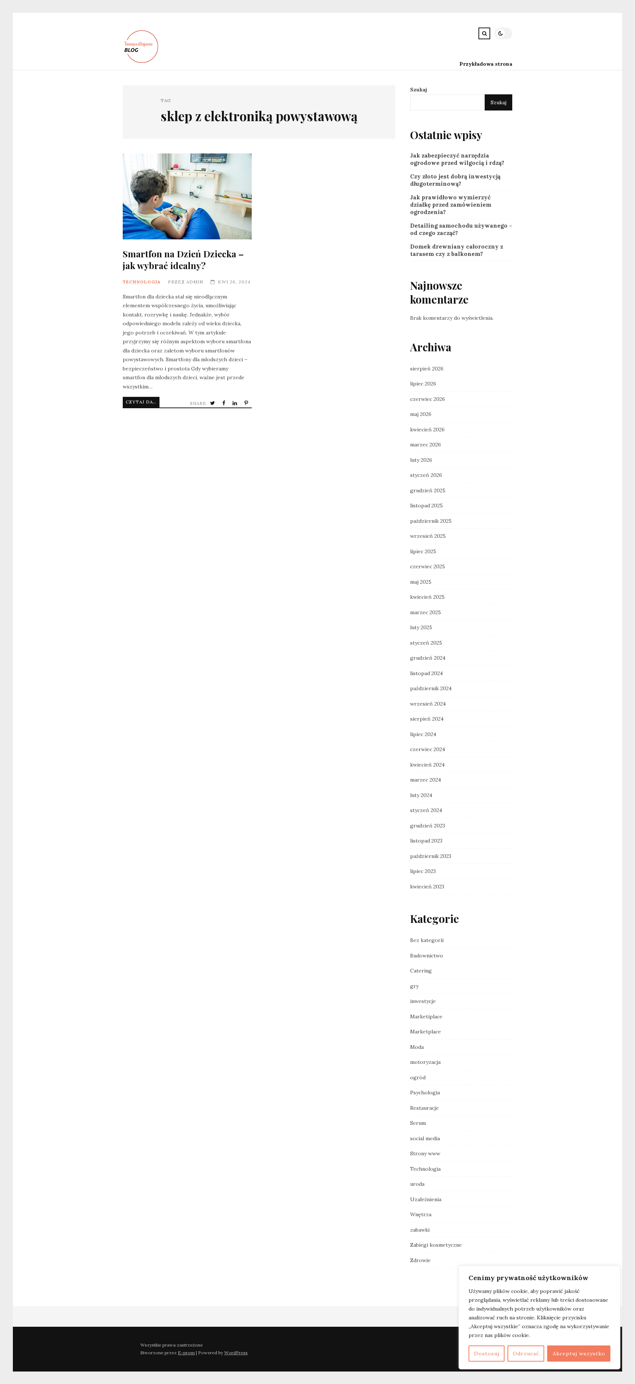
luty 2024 (421, 795)
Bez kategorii (427, 940)
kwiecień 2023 (427, 886)
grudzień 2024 (427, 658)
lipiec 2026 (423, 383)
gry (414, 986)
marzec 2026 (425, 444)
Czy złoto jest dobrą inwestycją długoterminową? (455, 180)
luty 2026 (421, 460)
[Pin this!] (247, 403)
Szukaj (418, 89)
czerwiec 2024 (427, 749)
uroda (417, 1184)
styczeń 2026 (426, 475)
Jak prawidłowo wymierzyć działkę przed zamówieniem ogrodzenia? (450, 204)
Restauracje (424, 1108)
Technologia (142, 282)
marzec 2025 (425, 612)
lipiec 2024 (423, 734)
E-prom (186, 1352)
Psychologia (425, 1092)
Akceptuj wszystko (579, 1353)
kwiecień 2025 (427, 597)
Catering (421, 970)
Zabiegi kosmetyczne (436, 1245)
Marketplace (425, 1031)
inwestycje (423, 1001)
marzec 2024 (425, 779)
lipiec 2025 (423, 551)
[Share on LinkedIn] (235, 403)
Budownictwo (426, 955)
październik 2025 (431, 521)
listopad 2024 (426, 673)
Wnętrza (420, 1214)
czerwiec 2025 (427, 566)
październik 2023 (430, 856)
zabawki (420, 1230)
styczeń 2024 (426, 810)
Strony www (425, 1153)
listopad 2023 (426, 840)
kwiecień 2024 (427, 764)
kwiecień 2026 (427, 429)
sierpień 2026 (427, 368)
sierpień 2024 (427, 718)
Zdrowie (420, 1260)
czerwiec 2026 (427, 399)
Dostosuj (486, 1353)
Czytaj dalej (142, 402)
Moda (417, 1047)
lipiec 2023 (423, 871)
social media (425, 1138)
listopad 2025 (426, 505)
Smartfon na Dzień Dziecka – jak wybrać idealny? (187, 196)
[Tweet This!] (213, 403)
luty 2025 (421, 627)
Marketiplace (426, 1016)
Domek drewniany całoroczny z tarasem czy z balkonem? (456, 250)
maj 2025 (420, 582)
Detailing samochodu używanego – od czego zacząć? (461, 229)
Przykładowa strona (485, 64)
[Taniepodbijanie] (142, 64)
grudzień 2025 (427, 490)
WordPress (236, 1352)
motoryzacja (425, 1062)
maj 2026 (420, 414)
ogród (418, 1077)
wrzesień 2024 (428, 703)
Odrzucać (526, 1353)
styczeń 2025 (426, 643)
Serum (418, 1123)
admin (194, 282)
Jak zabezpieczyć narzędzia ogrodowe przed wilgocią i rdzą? (457, 159)
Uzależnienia (425, 1199)
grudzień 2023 (427, 825)
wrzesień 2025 (428, 536)
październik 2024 (431, 688)
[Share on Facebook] (224, 403)
